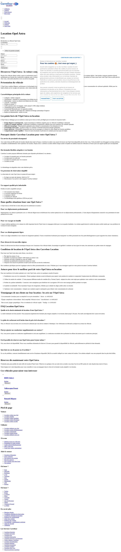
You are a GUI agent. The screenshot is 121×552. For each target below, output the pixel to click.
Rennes (6, 484)
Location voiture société (11, 421)
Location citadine (9, 416)
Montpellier (7, 481)
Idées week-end (8, 446)
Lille (5, 482)
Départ (3, 54)
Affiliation (7, 525)
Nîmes (6, 502)
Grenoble (6, 497)
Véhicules (7, 23)
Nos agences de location (11, 458)
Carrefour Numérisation (11, 541)
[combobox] (60, 45)
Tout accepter (58, 98)
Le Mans (6, 505)
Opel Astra (7, 26)
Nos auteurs (7, 463)
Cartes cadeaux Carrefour (11, 540)
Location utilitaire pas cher (11, 428)
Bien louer (7, 13)
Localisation (4, 42)
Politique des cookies (10, 520)
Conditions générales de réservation (14, 514)
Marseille (6, 471)
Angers (6, 499)
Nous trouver (8, 12)
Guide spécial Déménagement (12, 445)
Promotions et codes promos (12, 443)
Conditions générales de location (13, 515)
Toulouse (6, 476)
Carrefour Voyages (9, 533)
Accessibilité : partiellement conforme (14, 522)
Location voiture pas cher (11, 415)
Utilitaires (7, 9)
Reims (6, 493)
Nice (5, 478)
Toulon (6, 491)
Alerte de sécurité (9, 523)
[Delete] (1, 46)
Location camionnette (10, 431)
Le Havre (7, 494)
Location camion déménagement (13, 430)
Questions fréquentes (10, 455)
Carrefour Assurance (10, 545)
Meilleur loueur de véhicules (12, 441)
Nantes (6, 479)
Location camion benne (10, 433)
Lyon (5, 474)
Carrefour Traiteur (9, 546)
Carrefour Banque (9, 543)
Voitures (6, 10)
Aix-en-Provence (9, 501)
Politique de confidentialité (11, 517)
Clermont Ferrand (9, 504)
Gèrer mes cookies (9, 519)
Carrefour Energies (9, 532)
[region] (60, 79)
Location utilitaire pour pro (11, 435)
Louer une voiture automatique (12, 448)
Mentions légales (9, 512)
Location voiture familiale (11, 418)
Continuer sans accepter (70, 57)
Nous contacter (8, 456)
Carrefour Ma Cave (9, 548)
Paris (5, 470)
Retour (3, 61)
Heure (2, 57)
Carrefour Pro (8, 535)
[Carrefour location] (10, 6)
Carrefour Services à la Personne (13, 538)
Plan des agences (9, 460)
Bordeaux (7, 473)
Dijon (5, 496)
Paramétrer (45, 98)
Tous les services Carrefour (11, 549)
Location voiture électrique (11, 420)
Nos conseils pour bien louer (12, 461)
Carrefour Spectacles (10, 537)
